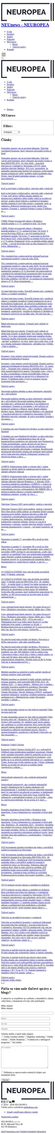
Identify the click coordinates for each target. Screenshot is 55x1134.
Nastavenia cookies (9, 1117)
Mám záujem (27, 1040)
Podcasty (11, 39)
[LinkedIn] (10, 1102)
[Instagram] (4, 1102)
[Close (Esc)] (52, 3)
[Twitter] (7, 1102)
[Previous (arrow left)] (5, 567)
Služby (10, 37)
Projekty (10, 34)
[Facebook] (2, 1102)
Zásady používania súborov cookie (22, 1112)
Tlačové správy (19, 47)
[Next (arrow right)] (50, 567)
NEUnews (11, 42)
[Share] (46, 3)
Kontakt (10, 49)
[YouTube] (13, 1102)
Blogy (15, 44)
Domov (10, 109)
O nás (9, 31)
